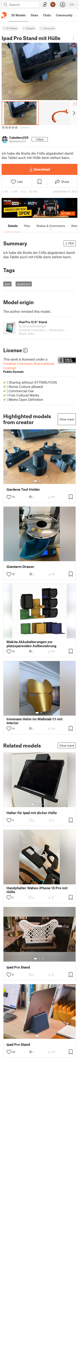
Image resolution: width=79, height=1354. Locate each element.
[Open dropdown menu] (73, 37)
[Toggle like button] (8, 497)
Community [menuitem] (64, 15)
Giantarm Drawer (20, 567)
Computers (49, 28)
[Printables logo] (4, 15)
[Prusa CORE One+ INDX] (39, 208)
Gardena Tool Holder (23, 489)
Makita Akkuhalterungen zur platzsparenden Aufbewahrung (31, 644)
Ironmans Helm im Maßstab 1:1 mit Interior (34, 721)
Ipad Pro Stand (18, 967)
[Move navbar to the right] (75, 15)
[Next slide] (73, 113)
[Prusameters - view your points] (53, 4)
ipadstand (24, 284)
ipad (7, 284)
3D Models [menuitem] (18, 15)
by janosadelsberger (32, 326)
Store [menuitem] (34, 15)
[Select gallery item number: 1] (35, 481)
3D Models (11, 28)
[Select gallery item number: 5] (46, 804)
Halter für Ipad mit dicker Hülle (31, 813)
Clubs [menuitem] (47, 15)
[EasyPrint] (45, 4)
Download (42, 169)
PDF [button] (71, 243)
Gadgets (30, 28)
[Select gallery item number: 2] (39, 481)
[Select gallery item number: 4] (43, 804)
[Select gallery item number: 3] (43, 481)
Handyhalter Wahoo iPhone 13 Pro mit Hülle (36, 890)
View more (66, 419)
